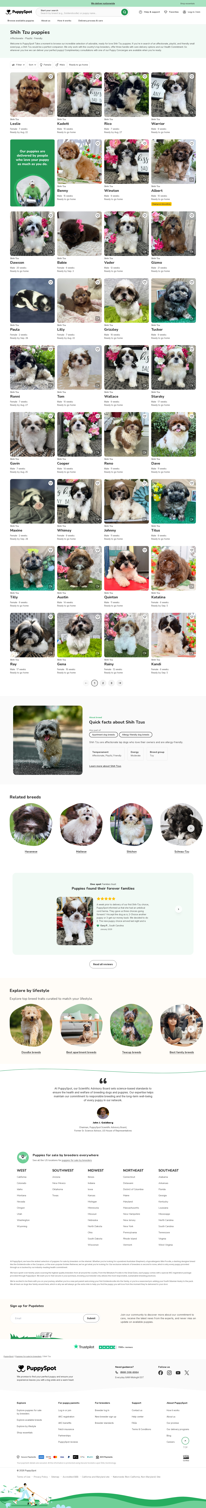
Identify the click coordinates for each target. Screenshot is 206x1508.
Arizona (56, 1177)
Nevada (21, 1201)
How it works (64, 20)
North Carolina (165, 1220)
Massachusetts (131, 1207)
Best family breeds (182, 1052)
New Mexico (59, 1183)
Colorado (21, 1183)
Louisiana (163, 1207)
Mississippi (164, 1214)
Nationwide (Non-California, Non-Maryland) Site (136, 1477)
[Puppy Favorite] (50, 76)
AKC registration (66, 1416)
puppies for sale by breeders (77, 1160)
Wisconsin (93, 1245)
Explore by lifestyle (26, 1426)
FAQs (134, 1423)
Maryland (128, 1201)
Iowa (90, 1189)
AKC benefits (64, 1423)
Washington (23, 1220)
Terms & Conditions (141, 1429)
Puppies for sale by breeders (28, 1356)
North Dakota (95, 1226)
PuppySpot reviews (68, 1442)
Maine (126, 1195)
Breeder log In (102, 1410)
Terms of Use (23, 1477)
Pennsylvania (130, 1232)
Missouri (92, 1214)
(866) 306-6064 (129, 1372)
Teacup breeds (131, 1052)
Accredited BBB (70, 1477)
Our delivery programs (178, 1429)
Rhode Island (130, 1238)
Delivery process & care (90, 20)
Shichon (132, 851)
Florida (162, 1189)
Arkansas (163, 1183)
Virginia (162, 1238)
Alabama (163, 1177)
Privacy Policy (41, 1477)
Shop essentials (25, 1432)
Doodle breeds (31, 1052)
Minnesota (93, 1207)
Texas (55, 1195)
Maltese (81, 851)
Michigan (92, 1201)
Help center (138, 1416)
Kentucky (163, 1201)
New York (128, 1226)
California (21, 1177)
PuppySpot (9, 1356)
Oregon (21, 1207)
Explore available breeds (29, 1420)
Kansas (91, 1195)
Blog (169, 1435)
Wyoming (22, 1226)
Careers (171, 1442)
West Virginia (165, 1245)
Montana (21, 1195)
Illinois (91, 1177)
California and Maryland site (95, 1477)
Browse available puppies (21, 20)
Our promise (173, 1423)
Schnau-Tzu (181, 851)
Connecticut (129, 1177)
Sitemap (55, 1477)
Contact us (137, 1410)
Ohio (90, 1232)
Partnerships (64, 1435)
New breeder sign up (105, 1416)
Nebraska (93, 1220)
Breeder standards (104, 1423)
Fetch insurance (66, 1429)
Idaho (20, 1189)
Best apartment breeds (81, 1052)
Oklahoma (57, 1189)
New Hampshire (131, 1214)
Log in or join (64, 1410)
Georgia (162, 1195)
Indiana (91, 1183)
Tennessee (164, 1232)
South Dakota (95, 1238)
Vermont (127, 1245)
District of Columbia (133, 1189)
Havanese (31, 851)
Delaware (128, 1183)
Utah (19, 1214)
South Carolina (166, 1226)
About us (45, 20)
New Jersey (129, 1220)
